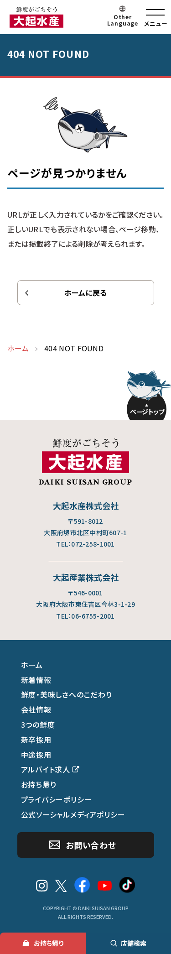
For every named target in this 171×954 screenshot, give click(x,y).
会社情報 (36, 709)
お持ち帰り (39, 784)
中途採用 (36, 754)
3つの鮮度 (38, 724)
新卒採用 (36, 739)
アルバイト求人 (46, 769)
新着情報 (36, 679)
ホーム (32, 664)
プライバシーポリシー (56, 799)
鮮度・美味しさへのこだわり (66, 694)
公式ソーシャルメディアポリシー (73, 814)
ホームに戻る (85, 292)
